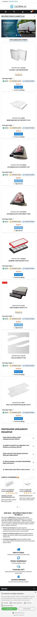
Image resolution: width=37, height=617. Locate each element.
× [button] (35, 592)
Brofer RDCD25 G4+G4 (25, 495)
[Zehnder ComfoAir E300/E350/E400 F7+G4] (9, 484)
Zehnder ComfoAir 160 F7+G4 (19, 261)
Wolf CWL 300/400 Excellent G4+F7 (18, 405)
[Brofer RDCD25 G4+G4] (27, 484)
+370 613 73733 (13, 1)
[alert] (18, 604)
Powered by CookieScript (18, 615)
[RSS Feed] (18, 477)
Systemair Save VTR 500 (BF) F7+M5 (18, 214)
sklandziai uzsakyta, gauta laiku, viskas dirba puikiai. (27, 499)
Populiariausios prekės (18, 40)
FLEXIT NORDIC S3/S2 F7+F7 (18, 308)
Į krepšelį (18, 87)
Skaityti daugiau (26, 600)
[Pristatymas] (18, 28)
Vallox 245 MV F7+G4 (18, 358)
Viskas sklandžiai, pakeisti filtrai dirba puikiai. (8, 500)
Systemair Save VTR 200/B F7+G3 (18, 167)
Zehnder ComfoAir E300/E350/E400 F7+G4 (8, 496)
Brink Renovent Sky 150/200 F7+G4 (18, 120)
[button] (2, 603)
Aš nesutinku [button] (27, 608)
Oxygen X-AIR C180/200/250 (18, 70)
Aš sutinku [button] (9, 608)
